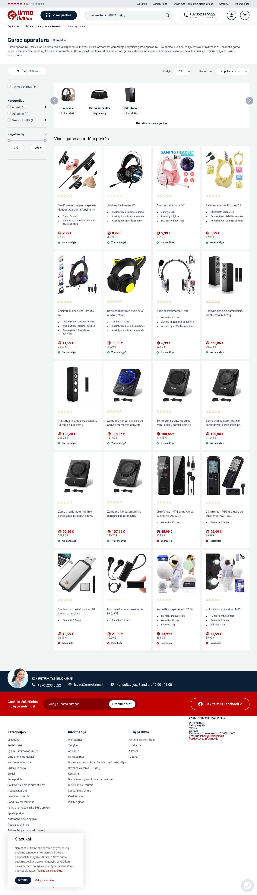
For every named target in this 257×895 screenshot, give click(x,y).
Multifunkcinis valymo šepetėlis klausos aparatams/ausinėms (77, 207)
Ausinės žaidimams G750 (172, 311)
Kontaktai (224, 4)
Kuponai (133, 756)
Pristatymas (75, 739)
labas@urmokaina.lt (88, 684)
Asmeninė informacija (141, 739)
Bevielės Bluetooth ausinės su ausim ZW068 (125, 313)
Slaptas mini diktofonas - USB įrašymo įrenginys (76, 611)
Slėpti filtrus (30, 71)
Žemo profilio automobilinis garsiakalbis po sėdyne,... (124, 513)
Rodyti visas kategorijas (151, 123)
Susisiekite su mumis (80, 785)
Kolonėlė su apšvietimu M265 (224, 609)
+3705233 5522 (49, 685)
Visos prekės (62, 15)
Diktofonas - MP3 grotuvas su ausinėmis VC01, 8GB (224, 513)
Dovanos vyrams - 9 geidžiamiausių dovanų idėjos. (97, 762)
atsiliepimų (38, 3)
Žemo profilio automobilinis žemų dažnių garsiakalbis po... (175, 423)
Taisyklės (73, 745)
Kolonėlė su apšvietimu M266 (175, 609)
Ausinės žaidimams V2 (171, 205)
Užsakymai (134, 745)
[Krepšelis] (244, 15)
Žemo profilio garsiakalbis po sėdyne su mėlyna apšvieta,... (125, 423)
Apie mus (142, 4)
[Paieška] (167, 15)
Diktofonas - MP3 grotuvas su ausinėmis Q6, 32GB (175, 513)
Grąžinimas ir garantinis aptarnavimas (193, 4)
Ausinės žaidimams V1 (121, 205)
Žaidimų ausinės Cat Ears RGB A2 (76, 313)
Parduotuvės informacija (203, 738)
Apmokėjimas (160, 4)
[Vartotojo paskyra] (231, 15)
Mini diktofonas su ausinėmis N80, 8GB (125, 611)
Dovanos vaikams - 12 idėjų (84, 768)
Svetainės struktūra (79, 790)
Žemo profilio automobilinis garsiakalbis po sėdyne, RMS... (76, 513)
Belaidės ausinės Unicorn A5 (223, 205)
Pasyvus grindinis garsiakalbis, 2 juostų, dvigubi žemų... (225, 313)
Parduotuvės (75, 796)
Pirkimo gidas (242, 4)
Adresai (133, 751)
